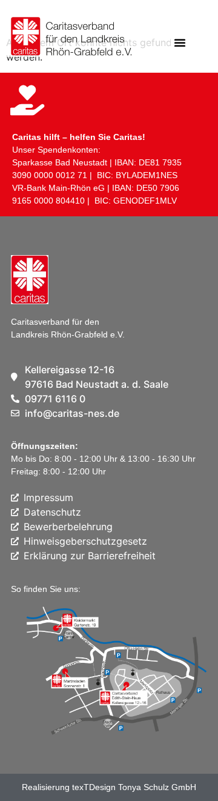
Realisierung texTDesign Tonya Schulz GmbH (109, 787)
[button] (180, 42)
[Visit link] (67, 39)
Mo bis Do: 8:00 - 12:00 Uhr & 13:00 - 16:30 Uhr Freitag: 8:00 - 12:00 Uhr (103, 458)
